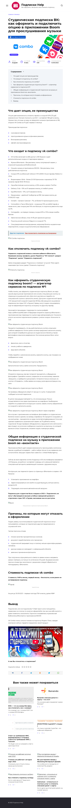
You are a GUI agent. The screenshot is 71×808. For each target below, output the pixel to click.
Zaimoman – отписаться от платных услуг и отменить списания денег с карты (47, 784)
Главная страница (14, 14)
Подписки (14, 54)
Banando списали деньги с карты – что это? (47, 698)
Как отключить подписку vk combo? (26, 82)
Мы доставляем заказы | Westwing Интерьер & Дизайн (49, 760)
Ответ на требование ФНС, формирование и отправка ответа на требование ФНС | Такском (19, 738)
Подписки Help (32, 4)
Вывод (15, 101)
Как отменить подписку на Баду (20, 778)
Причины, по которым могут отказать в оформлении (32, 95)
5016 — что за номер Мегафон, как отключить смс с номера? (20, 707)
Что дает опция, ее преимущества (25, 76)
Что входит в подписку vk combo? (25, 79)
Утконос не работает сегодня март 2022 (20, 760)
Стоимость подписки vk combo (24, 98)
